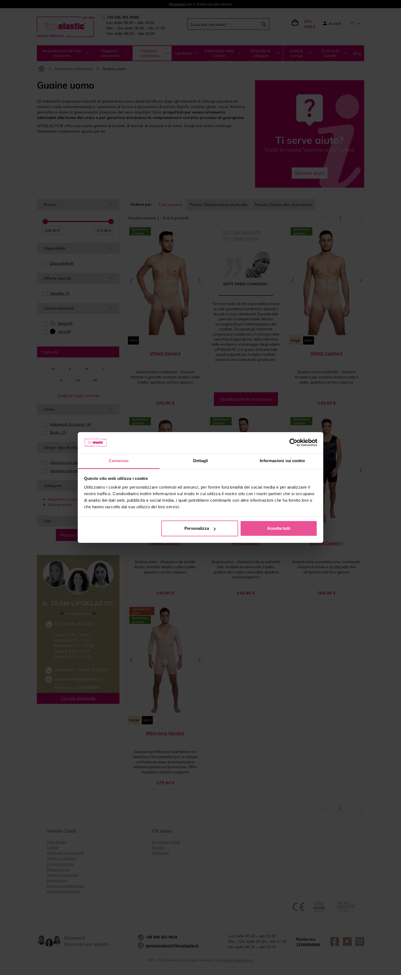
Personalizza (196, 528)
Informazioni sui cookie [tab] (282, 460)
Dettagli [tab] (200, 460)
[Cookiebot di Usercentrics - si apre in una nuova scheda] (293, 443)
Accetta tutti (278, 528)
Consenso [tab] (118, 460)
